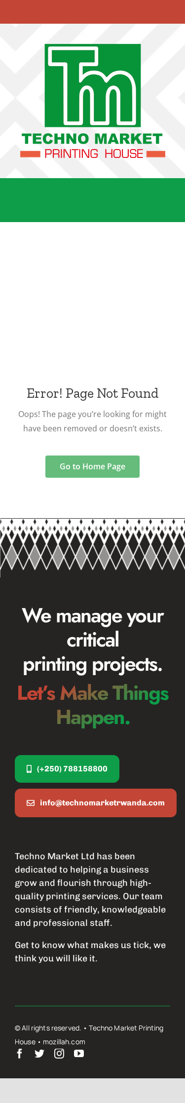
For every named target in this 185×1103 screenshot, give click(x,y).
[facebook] (20, 1054)
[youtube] (79, 1054)
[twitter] (39, 1054)
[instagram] (59, 1054)
